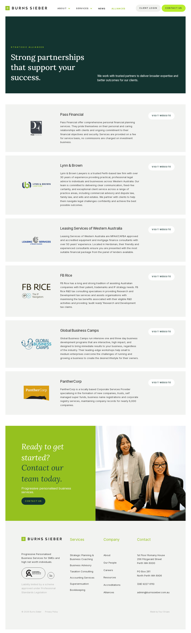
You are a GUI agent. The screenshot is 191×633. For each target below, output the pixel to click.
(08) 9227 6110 (145, 583)
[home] (26, 8)
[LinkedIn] (51, 575)
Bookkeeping (77, 589)
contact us (173, 8)
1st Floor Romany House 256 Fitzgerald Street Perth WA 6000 (151, 559)
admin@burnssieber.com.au (151, 592)
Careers (108, 570)
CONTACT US (33, 501)
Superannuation (79, 583)
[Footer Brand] (41, 539)
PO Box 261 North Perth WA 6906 (149, 573)
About (107, 555)
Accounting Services (82, 577)
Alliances (109, 592)
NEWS (102, 8)
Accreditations (112, 584)
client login (148, 8)
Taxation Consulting (81, 571)
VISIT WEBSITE (161, 115)
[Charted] (33, 573)
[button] (63, 8)
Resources (110, 577)
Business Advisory (80, 565)
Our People (110, 562)
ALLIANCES (119, 8)
